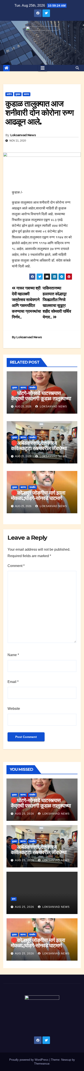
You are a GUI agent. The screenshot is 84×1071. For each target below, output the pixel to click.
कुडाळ (18, 94)
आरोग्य (9, 94)
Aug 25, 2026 (24, 813)
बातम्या (26, 94)
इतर (13, 899)
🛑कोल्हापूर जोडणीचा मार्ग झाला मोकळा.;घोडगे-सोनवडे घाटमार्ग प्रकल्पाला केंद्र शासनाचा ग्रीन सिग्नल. (38, 501)
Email (13, 682)
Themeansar (41, 1063)
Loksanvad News (23, 135)
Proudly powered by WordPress (29, 1059)
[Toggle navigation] (42, 68)
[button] (77, 68)
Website (14, 708)
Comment (16, 566)
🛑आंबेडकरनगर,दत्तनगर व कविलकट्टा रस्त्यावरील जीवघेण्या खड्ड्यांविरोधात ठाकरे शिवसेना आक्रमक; (39, 451)
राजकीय (33, 387)
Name (13, 655)
